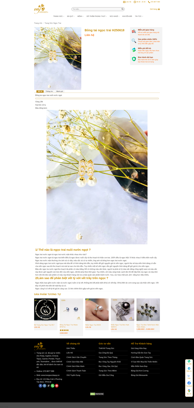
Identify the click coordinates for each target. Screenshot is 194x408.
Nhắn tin (189, 371)
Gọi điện (189, 364)
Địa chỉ (189, 394)
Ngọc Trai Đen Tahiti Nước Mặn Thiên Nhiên (148, 326)
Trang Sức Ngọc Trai (53, 23)
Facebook (189, 386)
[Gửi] (122, 9)
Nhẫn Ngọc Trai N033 (93, 325)
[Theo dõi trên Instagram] (44, 386)
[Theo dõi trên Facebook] (40, 386)
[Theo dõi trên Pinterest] (57, 386)
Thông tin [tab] (49, 91)
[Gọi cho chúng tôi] (52, 386)
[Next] (159, 318)
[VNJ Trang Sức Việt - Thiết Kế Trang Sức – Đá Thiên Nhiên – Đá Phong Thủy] (50, 9)
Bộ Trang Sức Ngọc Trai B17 (44, 325)
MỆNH (79, 16)
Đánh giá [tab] (59, 91)
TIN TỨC (138, 16)
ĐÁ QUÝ (70, 16)
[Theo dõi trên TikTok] (48, 386)
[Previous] (34, 318)
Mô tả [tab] (40, 91)
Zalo (189, 378)
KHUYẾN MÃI (127, 16)
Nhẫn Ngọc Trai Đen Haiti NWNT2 (120, 326)
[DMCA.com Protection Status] (97, 394)
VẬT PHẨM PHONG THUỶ (95, 16)
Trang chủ (38, 23)
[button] (155, 9)
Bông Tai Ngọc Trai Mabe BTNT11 (69, 326)
